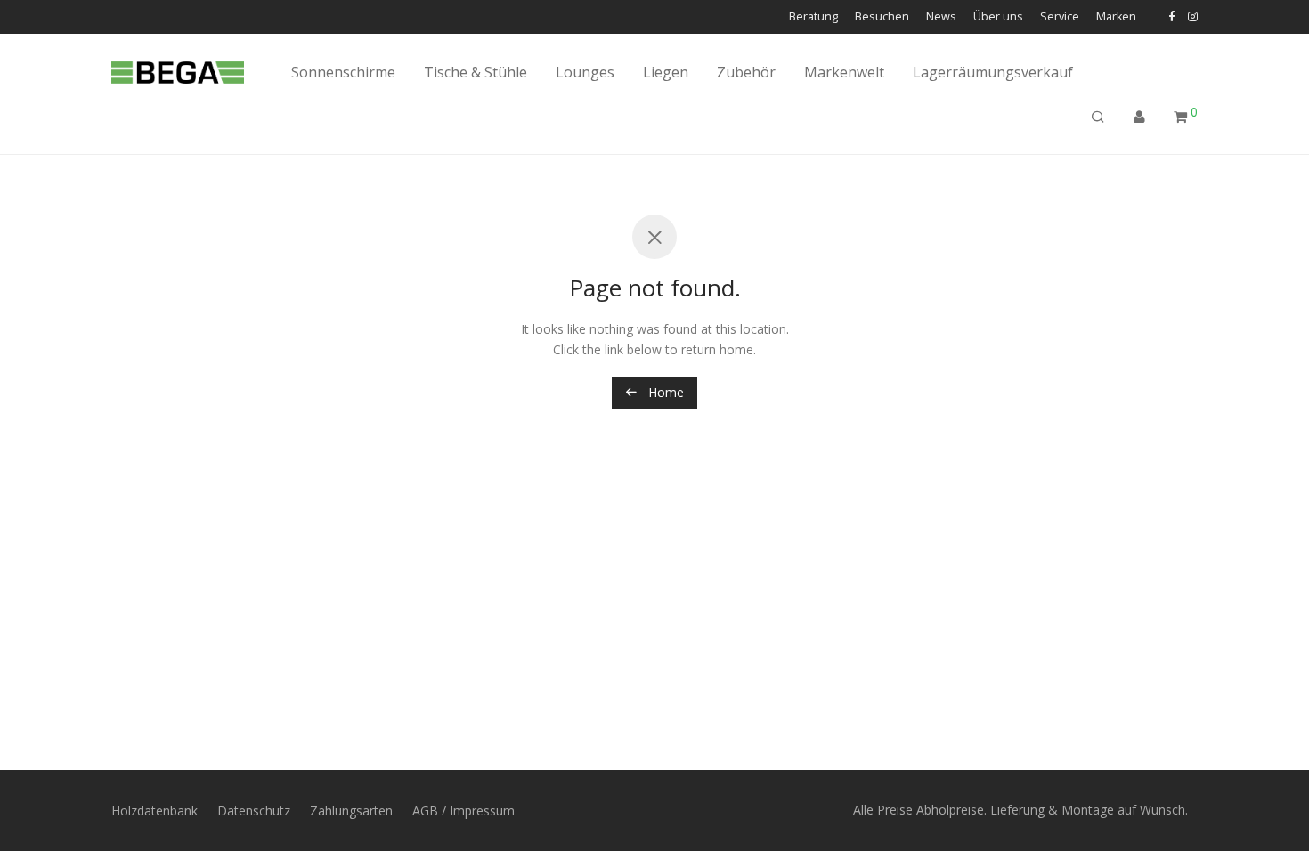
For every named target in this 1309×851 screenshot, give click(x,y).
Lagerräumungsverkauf (993, 72)
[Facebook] (1171, 16)
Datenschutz (253, 810)
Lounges (585, 72)
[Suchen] (1098, 117)
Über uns (998, 17)
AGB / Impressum (463, 810)
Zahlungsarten (351, 810)
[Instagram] (1193, 16)
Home (664, 392)
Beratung (813, 17)
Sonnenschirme (343, 72)
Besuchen (882, 17)
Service (1059, 17)
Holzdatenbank (154, 810)
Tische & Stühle (475, 72)
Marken (1116, 17)
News (941, 17)
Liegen (665, 72)
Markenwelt (844, 72)
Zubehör (746, 72)
